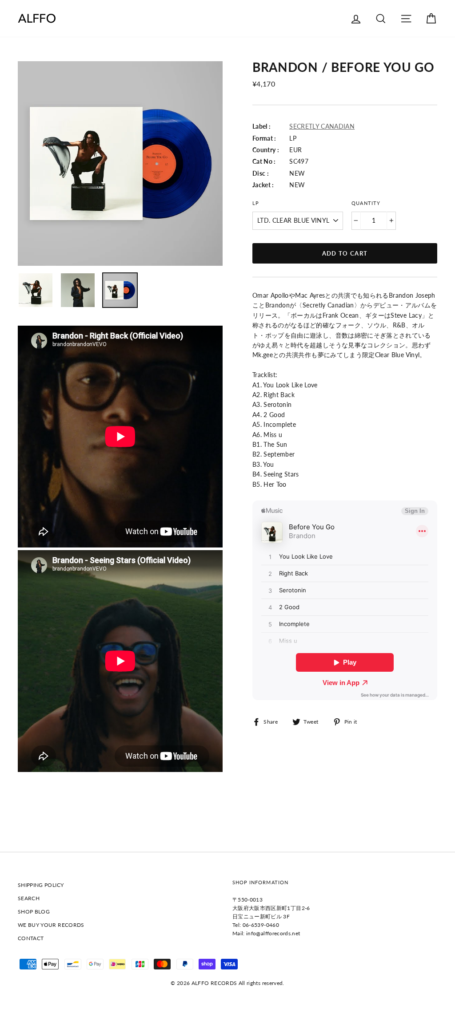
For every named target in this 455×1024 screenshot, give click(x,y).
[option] (120, 163)
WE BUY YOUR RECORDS (51, 925)
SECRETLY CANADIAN (322, 126)
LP (255, 203)
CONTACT (31, 938)
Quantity (365, 203)
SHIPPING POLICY (41, 885)
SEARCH (29, 898)
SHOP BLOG (34, 911)
